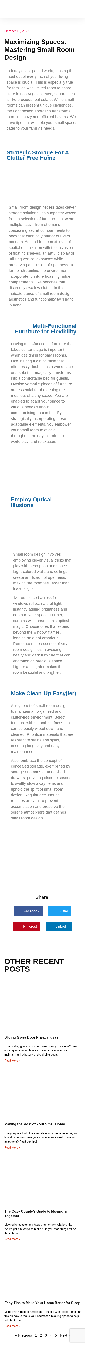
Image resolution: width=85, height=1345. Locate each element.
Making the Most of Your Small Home (34, 1124)
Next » (65, 1335)
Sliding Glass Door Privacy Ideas (31, 1037)
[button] (78, 8)
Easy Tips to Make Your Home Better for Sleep (42, 1303)
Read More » (12, 1060)
